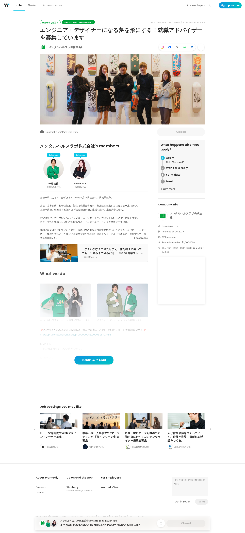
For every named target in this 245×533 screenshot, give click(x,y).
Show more (141, 238)
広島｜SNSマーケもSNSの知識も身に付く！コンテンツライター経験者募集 (143, 436)
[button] (47, 478)
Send (202, 501)
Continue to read (94, 360)
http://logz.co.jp (170, 226)
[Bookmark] (201, 47)
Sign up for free (230, 5)
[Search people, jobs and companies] (210, 5)
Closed (181, 132)
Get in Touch (182, 501)
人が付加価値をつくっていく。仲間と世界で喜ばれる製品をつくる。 (185, 436)
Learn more (168, 189)
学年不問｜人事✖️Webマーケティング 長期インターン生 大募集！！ (101, 436)
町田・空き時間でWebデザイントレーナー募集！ (58, 435)
